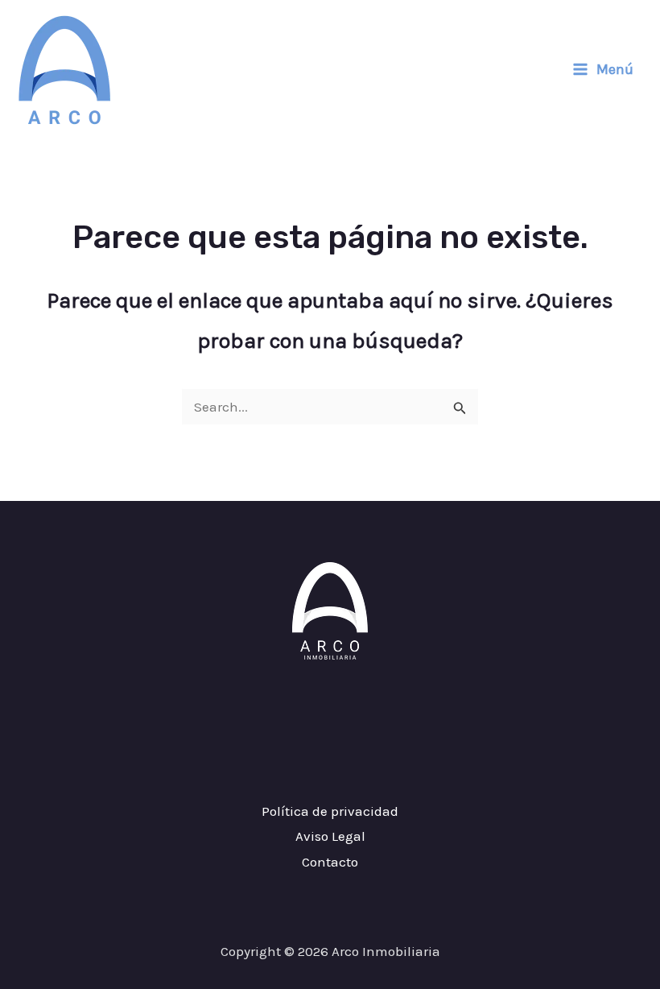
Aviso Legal (330, 836)
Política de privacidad (330, 811)
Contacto (330, 862)
